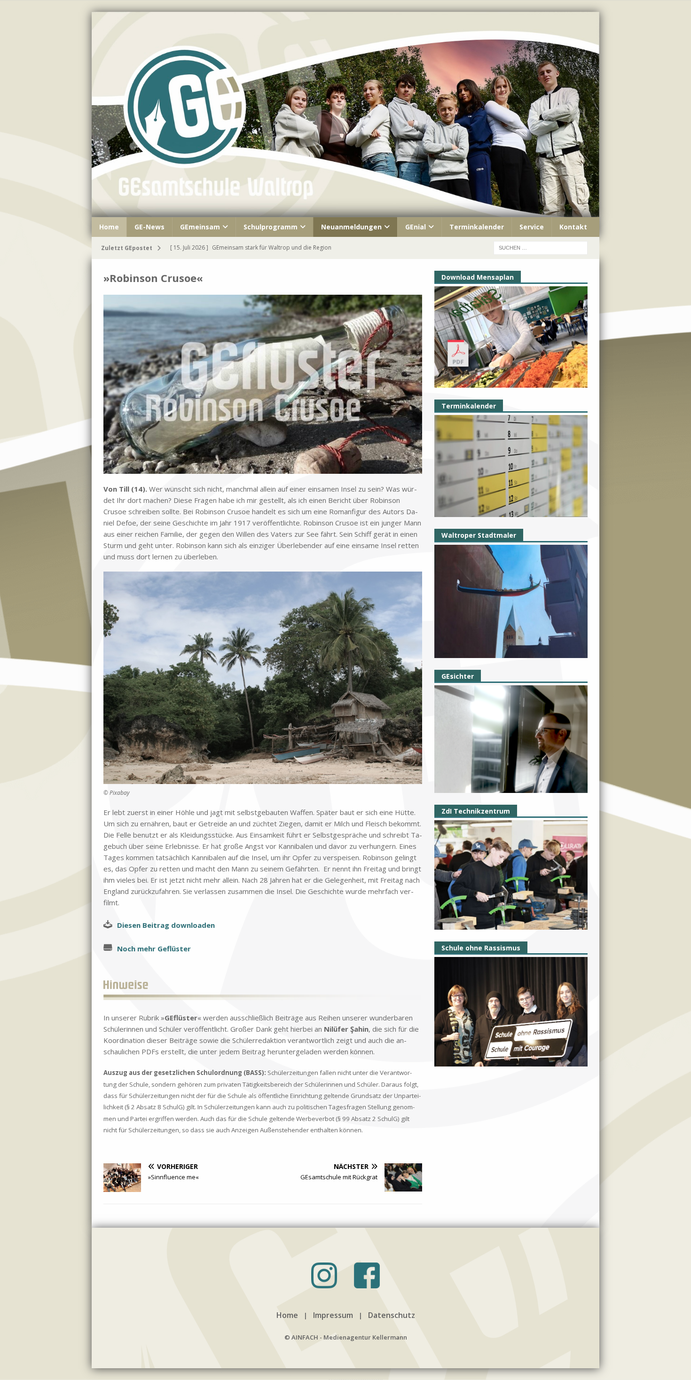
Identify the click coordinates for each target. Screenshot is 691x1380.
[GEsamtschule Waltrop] (345, 211)
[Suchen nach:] (541, 247)
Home (109, 226)
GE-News (149, 226)
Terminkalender (476, 226)
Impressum (333, 1315)
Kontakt (573, 226)
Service (531, 226)
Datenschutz (391, 1315)
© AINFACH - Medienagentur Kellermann (345, 1337)
